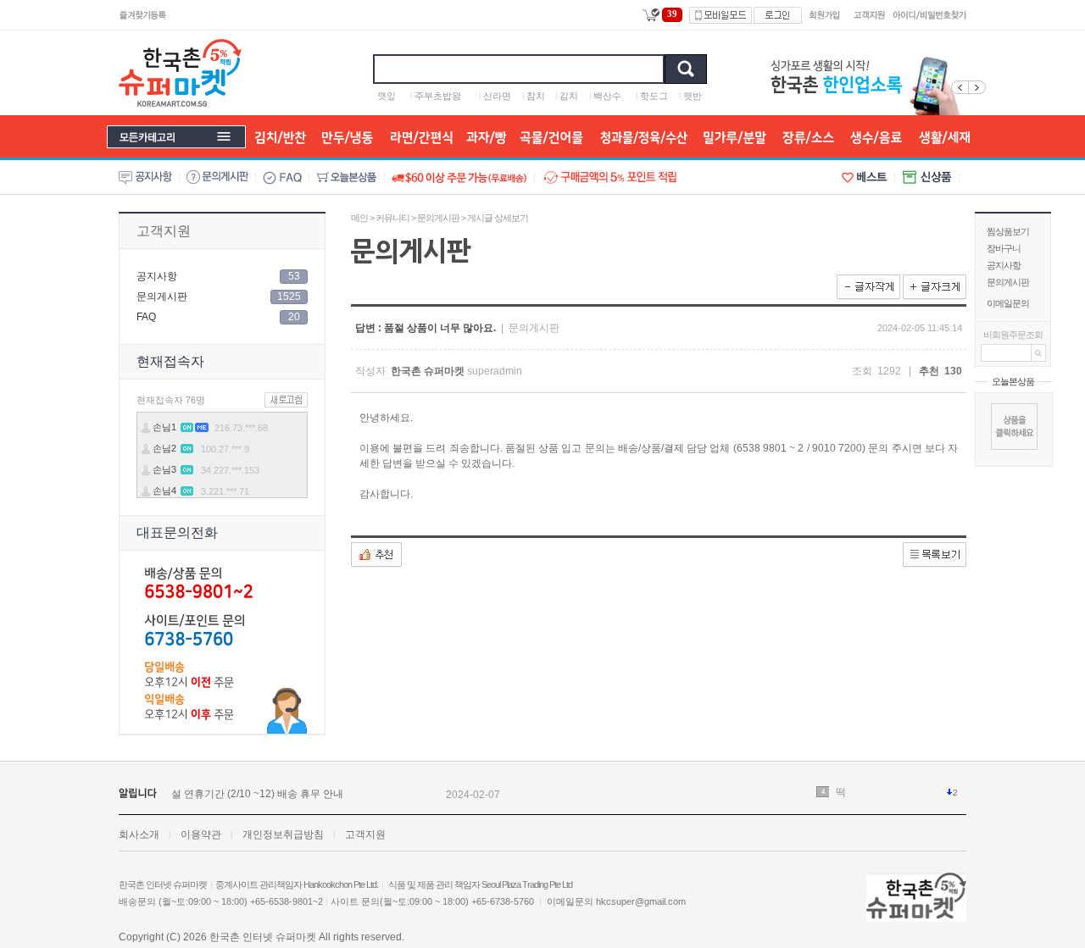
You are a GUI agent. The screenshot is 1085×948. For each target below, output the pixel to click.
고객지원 (163, 231)
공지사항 (1004, 265)
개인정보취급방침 (283, 834)
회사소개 (139, 834)
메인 (359, 218)
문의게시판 (1008, 282)
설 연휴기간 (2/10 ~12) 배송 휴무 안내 (257, 794)
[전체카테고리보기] (176, 136)
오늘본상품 (1013, 381)
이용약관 (201, 834)
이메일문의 (1008, 303)
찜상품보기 (1008, 231)
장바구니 (1004, 248)
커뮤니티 (392, 218)
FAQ (146, 317)
